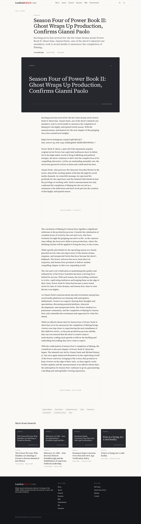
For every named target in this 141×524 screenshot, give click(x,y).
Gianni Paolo (90, 409)
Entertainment (94, 3)
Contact (96, 496)
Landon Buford (47, 412)
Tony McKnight (39, 52)
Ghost (82, 409)
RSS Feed (97, 487)
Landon (25, 484)
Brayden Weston (47, 409)
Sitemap (96, 493)
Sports (64, 3)
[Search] (119, 2)
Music (57, 3)
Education (61, 508)
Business (79, 3)
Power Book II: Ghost (60, 412)
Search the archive (100, 490)
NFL (59, 505)
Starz (70, 412)
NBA (86, 3)
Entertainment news (71, 409)
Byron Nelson (59, 409)
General (71, 3)
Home (17, 11)
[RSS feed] (124, 2)
